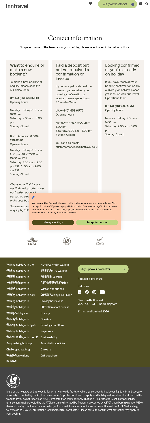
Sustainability (49, 337)
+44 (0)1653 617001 (115, 4)
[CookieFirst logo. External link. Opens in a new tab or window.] (33, 197)
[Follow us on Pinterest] (87, 292)
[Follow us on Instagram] (94, 292)
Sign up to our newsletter (95, 269)
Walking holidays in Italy (20, 295)
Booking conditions (52, 325)
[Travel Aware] (100, 241)
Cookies (46, 319)
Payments (47, 331)
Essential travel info (53, 343)
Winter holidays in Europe (56, 295)
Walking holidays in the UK (22, 337)
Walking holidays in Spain (21, 325)
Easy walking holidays (19, 343)
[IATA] (32, 241)
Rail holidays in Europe (54, 283)
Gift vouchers (49, 355)
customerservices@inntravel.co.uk (77, 147)
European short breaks (55, 307)
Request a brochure (90, 279)
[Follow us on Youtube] (102, 292)
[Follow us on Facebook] (79, 292)
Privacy (45, 313)
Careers (46, 349)
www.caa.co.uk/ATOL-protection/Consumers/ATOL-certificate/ (44, 410)
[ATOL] (67, 241)
